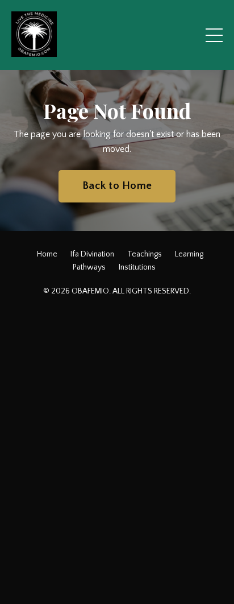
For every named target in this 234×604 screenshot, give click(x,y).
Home (47, 254)
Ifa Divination (92, 254)
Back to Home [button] (117, 186)
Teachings (144, 254)
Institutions (137, 267)
